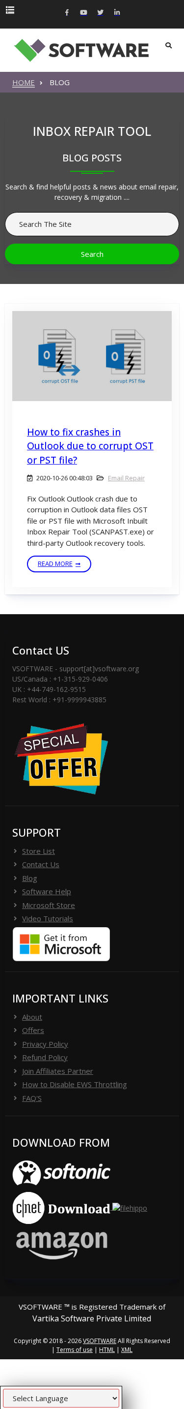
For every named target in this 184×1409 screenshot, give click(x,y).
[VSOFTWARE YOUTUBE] (84, 13)
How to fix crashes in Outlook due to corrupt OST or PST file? (90, 446)
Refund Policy (45, 1057)
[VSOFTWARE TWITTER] (100, 13)
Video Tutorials (47, 918)
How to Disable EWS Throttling (74, 1084)
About (32, 1017)
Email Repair (126, 477)
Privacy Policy (45, 1044)
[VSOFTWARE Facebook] (67, 13)
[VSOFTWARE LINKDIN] (117, 13)
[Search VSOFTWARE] (168, 46)
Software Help (46, 891)
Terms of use (74, 1350)
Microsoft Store (48, 905)
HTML (107, 1350)
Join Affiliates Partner (57, 1071)
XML (126, 1350)
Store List (38, 851)
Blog (29, 878)
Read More (55, 563)
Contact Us (40, 864)
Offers (33, 1030)
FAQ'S (32, 1098)
